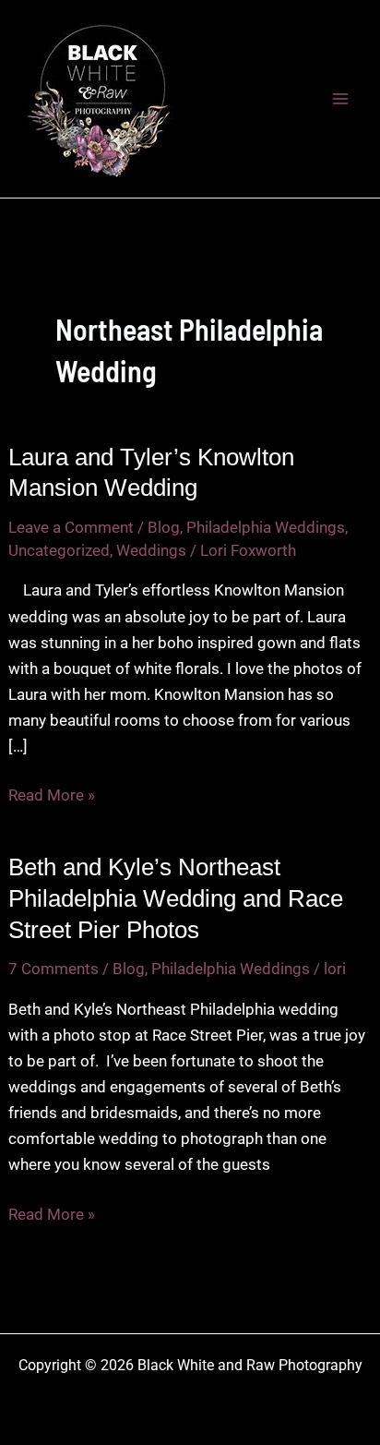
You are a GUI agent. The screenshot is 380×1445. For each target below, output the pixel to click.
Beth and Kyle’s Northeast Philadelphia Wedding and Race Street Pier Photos (175, 898)
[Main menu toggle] (341, 99)
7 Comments (53, 968)
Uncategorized (59, 550)
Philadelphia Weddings (265, 527)
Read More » (51, 796)
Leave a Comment (71, 527)
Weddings (151, 550)
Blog (164, 527)
